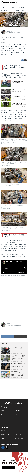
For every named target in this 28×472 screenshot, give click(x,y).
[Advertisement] (12, 290)
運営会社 (3, 430)
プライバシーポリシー (20, 438)
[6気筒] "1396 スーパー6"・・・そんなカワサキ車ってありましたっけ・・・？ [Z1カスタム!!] (14, 23)
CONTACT (8, 467)
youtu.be (3, 277)
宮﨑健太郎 (9, 32)
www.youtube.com (24, 26)
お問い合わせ (18, 434)
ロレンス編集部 (17, 32)
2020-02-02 (9, 31)
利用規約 (3, 438)
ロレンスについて (19, 430)
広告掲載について (5, 434)
